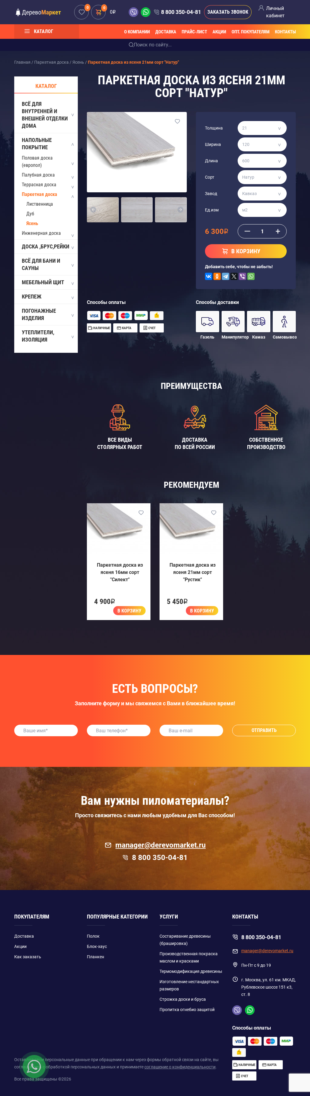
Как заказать (27, 956)
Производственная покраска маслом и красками (189, 957)
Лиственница (39, 204)
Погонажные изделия (39, 314)
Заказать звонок (227, 12)
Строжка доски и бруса (183, 999)
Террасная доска (39, 184)
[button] (93, 210)
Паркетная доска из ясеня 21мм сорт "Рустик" (193, 572)
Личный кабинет (275, 12)
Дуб (30, 214)
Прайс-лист (194, 32)
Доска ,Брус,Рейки (45, 246)
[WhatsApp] (251, 276)
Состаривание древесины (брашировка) (185, 940)
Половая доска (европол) (37, 161)
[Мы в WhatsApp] (145, 12)
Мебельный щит (43, 282)
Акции (219, 32)
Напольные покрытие (37, 143)
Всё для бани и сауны (41, 264)
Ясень (32, 223)
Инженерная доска (41, 233)
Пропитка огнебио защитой (187, 1009)
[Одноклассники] (217, 276)
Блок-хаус (97, 946)
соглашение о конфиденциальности (180, 1066)
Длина (211, 160)
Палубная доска (38, 175)
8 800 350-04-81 (181, 12)
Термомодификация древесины (191, 971)
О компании (137, 32)
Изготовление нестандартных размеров (189, 985)
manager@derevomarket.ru (160, 845)
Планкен (95, 956)
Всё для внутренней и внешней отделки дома (45, 115)
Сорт (209, 177)
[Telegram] (225, 276)
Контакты (285, 32)
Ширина (213, 144)
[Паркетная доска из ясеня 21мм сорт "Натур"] (137, 152)
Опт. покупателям (250, 32)
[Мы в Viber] (135, 12)
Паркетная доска (39, 194)
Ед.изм (212, 209)
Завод (211, 193)
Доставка (165, 32)
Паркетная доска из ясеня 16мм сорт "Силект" (120, 572)
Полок (93, 936)
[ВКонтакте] (208, 276)
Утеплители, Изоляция (38, 336)
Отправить (264, 730)
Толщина (214, 128)
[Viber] (242, 276)
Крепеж (31, 296)
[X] (234, 276)
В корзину (129, 611)
